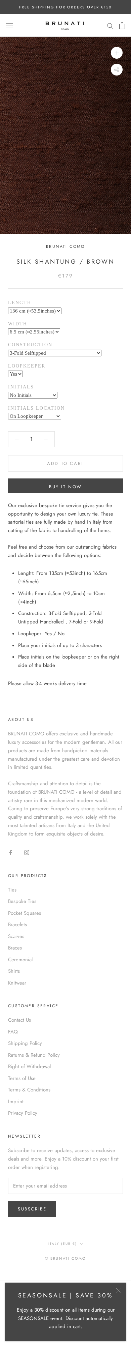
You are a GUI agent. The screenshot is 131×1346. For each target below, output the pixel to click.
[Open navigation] (9, 25)
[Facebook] (10, 852)
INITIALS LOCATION (36, 408)
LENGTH (19, 302)
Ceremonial (20, 959)
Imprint (16, 1101)
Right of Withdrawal (29, 1066)
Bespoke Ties (22, 901)
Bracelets (17, 924)
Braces (15, 948)
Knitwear (17, 983)
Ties (12, 890)
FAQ (13, 1031)
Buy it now (65, 487)
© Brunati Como (65, 1258)
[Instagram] (26, 852)
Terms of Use (22, 1078)
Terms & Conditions (29, 1089)
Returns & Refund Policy (34, 1055)
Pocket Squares (24, 913)
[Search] (110, 25)
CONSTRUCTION (30, 344)
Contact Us (19, 1020)
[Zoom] (117, 53)
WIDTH (17, 323)
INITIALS (21, 386)
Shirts (14, 971)
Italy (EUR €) (62, 1243)
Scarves (16, 936)
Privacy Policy (22, 1113)
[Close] (118, 1290)
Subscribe (32, 1209)
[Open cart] (122, 25)
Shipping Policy (25, 1043)
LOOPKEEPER (26, 366)
